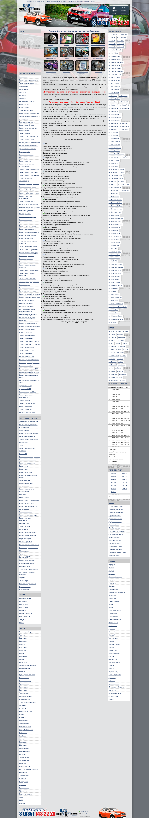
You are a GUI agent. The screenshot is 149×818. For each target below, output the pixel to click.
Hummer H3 (113, 111)
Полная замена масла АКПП (28, 369)
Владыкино (23, 662)
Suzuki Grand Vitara (115, 285)
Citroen (121, 337)
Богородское (113, 650)
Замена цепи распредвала (28, 323)
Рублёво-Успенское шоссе (117, 552)
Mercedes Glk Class (115, 206)
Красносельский (114, 684)
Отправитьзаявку (114, 12)
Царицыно (112, 586)
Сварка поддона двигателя (28, 315)
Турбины (22, 554)
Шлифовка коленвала (26, 306)
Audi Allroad (122, 38)
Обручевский (113, 659)
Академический (114, 696)
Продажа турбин (24, 152)
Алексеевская (24, 724)
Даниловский (113, 613)
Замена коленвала (25, 220)
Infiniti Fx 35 (113, 123)
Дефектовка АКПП (25, 386)
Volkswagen (113, 380)
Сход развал (23, 529)
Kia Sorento (113, 163)
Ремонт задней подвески (27, 535)
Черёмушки (112, 598)
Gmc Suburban (114, 99)
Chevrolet (112, 337)
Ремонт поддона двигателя (28, 235)
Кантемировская (24, 699)
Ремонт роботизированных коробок (28, 476)
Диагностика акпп (25, 480)
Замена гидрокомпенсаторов (28, 262)
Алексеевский (113, 616)
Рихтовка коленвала (26, 303)
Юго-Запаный (23, 607)
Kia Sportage (113, 166)
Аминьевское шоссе (115, 546)
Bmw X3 (120, 44)
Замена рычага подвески (27, 187)
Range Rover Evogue (116, 178)
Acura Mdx (113, 34)
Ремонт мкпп (23, 466)
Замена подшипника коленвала (29, 297)
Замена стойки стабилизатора (29, 193)
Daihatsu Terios (114, 77)
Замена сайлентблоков (26, 190)
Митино (21, 714)
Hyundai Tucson (114, 120)
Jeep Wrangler (114, 160)
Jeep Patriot (124, 157)
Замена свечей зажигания (27, 460)
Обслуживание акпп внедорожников (26, 485)
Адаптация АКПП (25, 389)
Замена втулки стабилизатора (29, 169)
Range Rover (114, 356)
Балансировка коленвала (27, 291)
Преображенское (114, 662)
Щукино (111, 668)
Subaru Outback (114, 279)
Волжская (22, 754)
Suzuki (112, 377)
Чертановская (23, 693)
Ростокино (112, 580)
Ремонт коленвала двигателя (29, 232)
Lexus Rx (112, 184)
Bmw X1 (112, 44)
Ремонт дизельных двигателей (29, 143)
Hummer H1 (113, 108)
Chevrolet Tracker (115, 68)
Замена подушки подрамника (29, 175)
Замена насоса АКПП (26, 350)
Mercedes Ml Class (115, 209)
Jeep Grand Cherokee (116, 154)
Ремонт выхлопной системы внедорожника (28, 508)
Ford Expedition (114, 86)
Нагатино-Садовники (115, 577)
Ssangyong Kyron (115, 270)
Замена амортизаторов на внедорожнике (27, 129)
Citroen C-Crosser (115, 74)
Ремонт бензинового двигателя (29, 457)
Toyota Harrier (114, 294)
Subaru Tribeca (114, 282)
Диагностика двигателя (27, 436)
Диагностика (23, 77)
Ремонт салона (24, 104)
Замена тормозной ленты (27, 347)
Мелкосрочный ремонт (26, 563)
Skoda (120, 371)
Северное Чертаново (115, 620)
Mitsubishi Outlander (116, 218)
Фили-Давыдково (114, 653)
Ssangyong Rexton (115, 273)
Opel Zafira (113, 249)
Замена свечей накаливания (28, 439)
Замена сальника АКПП (27, 338)
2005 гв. (124, 473)
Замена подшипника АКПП (28, 335)
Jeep (125, 349)
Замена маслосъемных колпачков (27, 275)
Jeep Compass (114, 151)
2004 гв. (113, 473)
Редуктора (22, 494)
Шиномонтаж (23, 158)
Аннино (21, 659)
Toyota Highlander (115, 297)
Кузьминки (22, 717)
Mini (120, 362)
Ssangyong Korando (53, 1)
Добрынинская (24, 760)
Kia (111, 353)
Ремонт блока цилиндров (27, 226)
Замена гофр (23, 581)
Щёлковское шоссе (115, 540)
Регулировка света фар (27, 101)
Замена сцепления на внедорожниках (26, 490)
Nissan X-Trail (114, 245)
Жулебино (22, 650)
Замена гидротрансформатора (29, 363)
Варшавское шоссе (115, 516)
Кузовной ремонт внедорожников (25, 588)
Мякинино (22, 779)
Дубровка (22, 705)
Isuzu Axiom (113, 132)
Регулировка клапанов (26, 288)
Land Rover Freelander (116, 172)
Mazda (120, 359)
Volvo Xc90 (113, 322)
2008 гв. (113, 479)
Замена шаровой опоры (27, 201)
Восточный (23, 601)
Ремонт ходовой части (26, 125)
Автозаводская (24, 748)
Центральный (23, 604)
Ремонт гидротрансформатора (29, 360)
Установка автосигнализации (28, 569)
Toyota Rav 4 (113, 310)
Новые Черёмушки (25, 794)
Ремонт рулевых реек (26, 503)
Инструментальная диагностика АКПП (29, 382)
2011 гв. (124, 482)
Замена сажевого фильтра (28, 515)
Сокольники (23, 656)
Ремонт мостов (24, 497)
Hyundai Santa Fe (115, 114)
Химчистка (22, 98)
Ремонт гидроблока (25, 406)
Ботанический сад (25, 681)
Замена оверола (24, 400)
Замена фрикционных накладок (29, 344)
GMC (117, 343)
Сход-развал (23, 89)
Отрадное (22, 708)
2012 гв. (113, 486)
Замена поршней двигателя (28, 250)
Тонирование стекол (26, 110)
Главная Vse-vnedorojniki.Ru (36, 1)
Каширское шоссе (114, 537)
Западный (22, 620)
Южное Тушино (114, 632)
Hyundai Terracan (115, 117)
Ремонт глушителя (25, 512)
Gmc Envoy (113, 96)
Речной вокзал (24, 678)
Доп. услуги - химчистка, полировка (27, 573)
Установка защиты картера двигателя (28, 242)
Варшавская (23, 772)
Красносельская (24, 766)
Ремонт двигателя (25, 214)
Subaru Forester (114, 276)
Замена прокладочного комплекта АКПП (26, 396)
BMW (125, 331)
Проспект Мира (24, 788)
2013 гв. (124, 486)
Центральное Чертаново (117, 592)
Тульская (22, 635)
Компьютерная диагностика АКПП (28, 376)
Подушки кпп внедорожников (28, 204)
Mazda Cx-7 (124, 190)
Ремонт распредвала (26, 238)
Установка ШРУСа (25, 557)
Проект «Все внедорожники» (89, 813)
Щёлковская (23, 791)
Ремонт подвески (25, 161)
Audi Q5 (112, 41)
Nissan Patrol (114, 239)
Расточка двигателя (26, 259)
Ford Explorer (114, 90)
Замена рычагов (24, 133)
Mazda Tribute (114, 197)
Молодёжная (23, 782)
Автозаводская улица (116, 509)
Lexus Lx (121, 181)
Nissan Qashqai (114, 242)
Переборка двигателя (26, 211)
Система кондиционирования (28, 548)
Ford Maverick (114, 93)
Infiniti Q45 (113, 129)
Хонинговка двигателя (26, 256)
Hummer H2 (124, 108)
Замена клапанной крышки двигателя (28, 266)
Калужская (23, 647)
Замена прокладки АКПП (27, 392)
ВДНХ (21, 800)
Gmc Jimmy (123, 96)
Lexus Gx (112, 181)
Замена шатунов (24, 285)
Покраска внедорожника (27, 122)
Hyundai (121, 346)
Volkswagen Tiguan (115, 316)
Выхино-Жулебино (115, 610)
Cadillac (112, 334)
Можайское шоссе (115, 528)
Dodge (121, 340)
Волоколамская (24, 668)
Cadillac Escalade (115, 50)
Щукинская (23, 745)
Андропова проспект (115, 543)
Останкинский (113, 623)
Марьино (22, 803)
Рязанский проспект (26, 711)
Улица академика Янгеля (27, 702)
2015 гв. (124, 489)
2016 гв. (113, 492)
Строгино (22, 644)
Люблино (22, 739)
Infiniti (111, 349)
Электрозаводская (25, 696)
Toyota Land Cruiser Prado (118, 307)
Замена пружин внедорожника (29, 184)
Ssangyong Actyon (115, 264)
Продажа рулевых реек (27, 412)
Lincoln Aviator (123, 184)
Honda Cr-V (123, 102)
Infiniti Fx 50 (124, 126)
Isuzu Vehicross (114, 142)
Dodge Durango (114, 80)
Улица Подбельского (26, 730)
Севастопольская (25, 727)
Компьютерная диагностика (28, 80)
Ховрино (111, 641)
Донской (111, 647)
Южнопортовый (114, 601)
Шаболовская (23, 720)
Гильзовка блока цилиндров (28, 253)
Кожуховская (23, 690)
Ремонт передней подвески (28, 532)
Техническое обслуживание (28, 83)
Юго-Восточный (24, 616)
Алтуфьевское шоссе (116, 506)
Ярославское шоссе (115, 519)
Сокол (21, 797)
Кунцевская (23, 641)
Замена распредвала (26, 223)
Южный (21, 623)
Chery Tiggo (113, 53)
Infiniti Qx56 (123, 129)
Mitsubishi (113, 365)
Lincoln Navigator (115, 187)
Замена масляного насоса (28, 246)
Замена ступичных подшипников (25, 197)
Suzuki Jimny (113, 288)
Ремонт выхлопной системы (28, 146)
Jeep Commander (115, 148)
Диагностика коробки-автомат (29, 372)
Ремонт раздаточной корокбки (29, 500)
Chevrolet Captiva (115, 59)
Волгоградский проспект (27, 632)
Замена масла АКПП (26, 366)
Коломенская (23, 687)
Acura (111, 331)
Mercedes (112, 362)
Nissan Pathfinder (115, 236)
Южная (21, 653)
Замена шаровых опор (26, 139)
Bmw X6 (120, 47)
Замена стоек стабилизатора (28, 136)
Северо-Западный (25, 598)
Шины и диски (24, 551)
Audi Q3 (112, 38)
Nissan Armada (114, 227)
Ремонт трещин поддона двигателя (27, 319)
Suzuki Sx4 (113, 291)
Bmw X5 (112, 47)
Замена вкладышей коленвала (29, 294)
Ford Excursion (114, 83)
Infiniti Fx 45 (113, 126)
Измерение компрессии (27, 463)
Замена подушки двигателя (28, 172)
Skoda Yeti (113, 261)
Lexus (123, 356)
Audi (118, 331)
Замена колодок (24, 526)
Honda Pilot (124, 105)
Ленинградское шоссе (116, 534)
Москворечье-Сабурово (116, 687)
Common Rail (23, 442)
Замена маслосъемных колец (29, 270)
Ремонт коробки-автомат (27, 329)
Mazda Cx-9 (113, 194)
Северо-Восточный (25, 613)
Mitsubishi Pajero (115, 221)
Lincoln (112, 359)
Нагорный (112, 635)
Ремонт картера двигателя (28, 229)
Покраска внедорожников (27, 584)
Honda (125, 343)
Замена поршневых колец (27, 279)
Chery (120, 334)
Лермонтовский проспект (27, 665)
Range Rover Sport (115, 175)
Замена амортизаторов (26, 560)
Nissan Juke (113, 230)
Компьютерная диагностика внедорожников (28, 426)
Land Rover (118, 353)
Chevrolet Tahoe (114, 65)
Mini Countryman (115, 212)
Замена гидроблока (25, 409)
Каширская (23, 638)
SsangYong (113, 374)
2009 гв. (124, 479)
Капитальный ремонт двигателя (29, 207)
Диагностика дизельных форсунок (27, 450)
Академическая (24, 751)
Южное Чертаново (115, 675)
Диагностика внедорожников (28, 422)
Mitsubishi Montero (115, 224)
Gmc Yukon (113, 102)
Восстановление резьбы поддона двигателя (27, 310)
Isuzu (118, 349)
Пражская (22, 763)
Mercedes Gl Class (115, 203)
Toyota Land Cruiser (116, 304)
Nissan (121, 365)
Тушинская (22, 785)
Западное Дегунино (115, 693)
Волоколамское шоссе (116, 513)
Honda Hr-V (113, 105)
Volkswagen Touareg (116, 319)
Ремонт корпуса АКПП (26, 332)
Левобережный (113, 589)
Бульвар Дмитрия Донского (28, 769)
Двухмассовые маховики (27, 149)
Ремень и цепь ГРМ (25, 542)
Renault (112, 371)
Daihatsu (112, 340)
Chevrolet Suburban (116, 62)
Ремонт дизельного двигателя (29, 433)
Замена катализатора (26, 155)
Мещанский (112, 595)
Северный (22, 610)
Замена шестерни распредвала (29, 326)
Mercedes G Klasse (115, 200)
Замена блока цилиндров (27, 217)
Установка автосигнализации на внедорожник (29, 118)
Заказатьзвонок (123, 12)
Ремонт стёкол (24, 107)
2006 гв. (113, 476)
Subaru (122, 374)
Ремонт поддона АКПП (26, 357)
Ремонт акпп (23, 469)
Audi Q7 (120, 41)
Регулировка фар (25, 539)
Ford (111, 343)
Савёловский (113, 626)
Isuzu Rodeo (113, 135)
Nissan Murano (114, 233)
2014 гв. (113, 489)
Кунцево (111, 571)
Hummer (112, 346)
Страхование (23, 86)
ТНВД (21, 445)
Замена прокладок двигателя (29, 282)
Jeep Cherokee (114, 145)
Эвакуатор (22, 92)
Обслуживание (24, 430)
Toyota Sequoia (114, 313)
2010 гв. (113, 482)
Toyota (119, 377)
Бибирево (112, 681)
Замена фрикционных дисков (29, 341)
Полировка (22, 95)
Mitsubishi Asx (114, 215)
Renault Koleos (114, 255)
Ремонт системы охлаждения (29, 545)
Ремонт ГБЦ (23, 454)
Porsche (118, 368)
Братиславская (24, 684)
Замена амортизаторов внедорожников (26, 165)
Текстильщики (24, 757)
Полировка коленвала (26, 300)
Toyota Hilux (113, 301)
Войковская (23, 733)
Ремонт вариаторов (25, 472)
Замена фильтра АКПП (27, 403)
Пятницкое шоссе (114, 555)
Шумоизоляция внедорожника (29, 113)
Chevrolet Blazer (115, 56)
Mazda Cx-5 (113, 190)
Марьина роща (113, 672)
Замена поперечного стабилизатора (26, 180)
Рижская (22, 672)
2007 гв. (124, 476)
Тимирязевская (24, 775)
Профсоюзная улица (115, 522)
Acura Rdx (123, 34)
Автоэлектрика (24, 523)
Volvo (122, 380)
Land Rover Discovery (116, 169)
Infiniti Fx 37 (124, 123)
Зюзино (111, 604)
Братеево (112, 629)
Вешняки (111, 699)
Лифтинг (22, 577)
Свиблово (22, 736)
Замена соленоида (25, 354)
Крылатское (23, 742)
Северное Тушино (114, 644)
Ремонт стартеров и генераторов (25, 519)
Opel (111, 368)
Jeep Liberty (113, 157)
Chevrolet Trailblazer (116, 71)
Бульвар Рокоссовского (27, 675)
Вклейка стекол (24, 566)
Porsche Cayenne (115, 252)
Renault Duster (114, 258)
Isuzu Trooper (114, 138)
